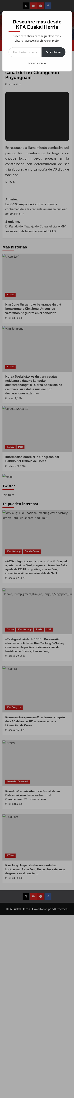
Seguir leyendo (37, 62)
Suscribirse (53, 52)
